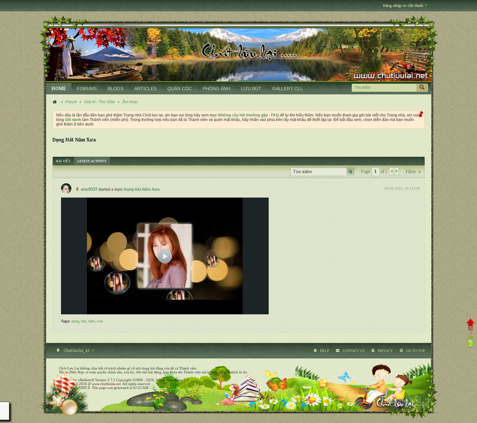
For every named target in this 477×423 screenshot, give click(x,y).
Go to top (415, 351)
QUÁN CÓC (179, 88)
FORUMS (87, 88)
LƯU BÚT (251, 88)
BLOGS (115, 88)
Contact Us (354, 351)
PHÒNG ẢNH (216, 88)
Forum (71, 102)
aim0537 (89, 189)
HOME (59, 89)
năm (91, 321)
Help (324, 351)
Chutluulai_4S (77, 350)
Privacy (385, 351)
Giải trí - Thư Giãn (99, 102)
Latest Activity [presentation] (92, 161)
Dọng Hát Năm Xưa (142, 189)
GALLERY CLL (287, 88)
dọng (75, 321)
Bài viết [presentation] (63, 161)
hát (83, 321)
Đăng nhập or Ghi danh (403, 6)
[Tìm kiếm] (422, 88)
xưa (100, 321)
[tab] (63, 161)
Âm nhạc (130, 102)
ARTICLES (145, 88)
